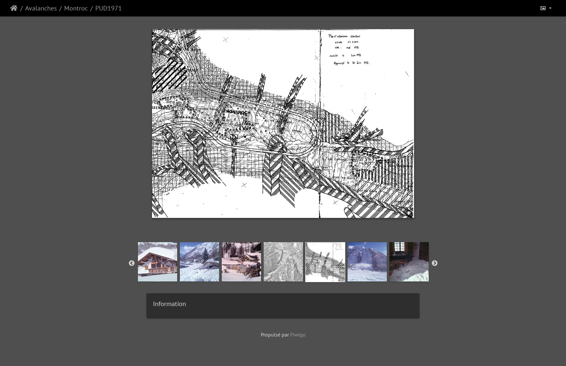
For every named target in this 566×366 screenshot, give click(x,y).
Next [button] (434, 263)
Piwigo (298, 334)
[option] (158, 261)
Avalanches (41, 8)
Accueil (14, 8)
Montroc (76, 8)
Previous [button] (131, 263)
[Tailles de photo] (546, 8)
